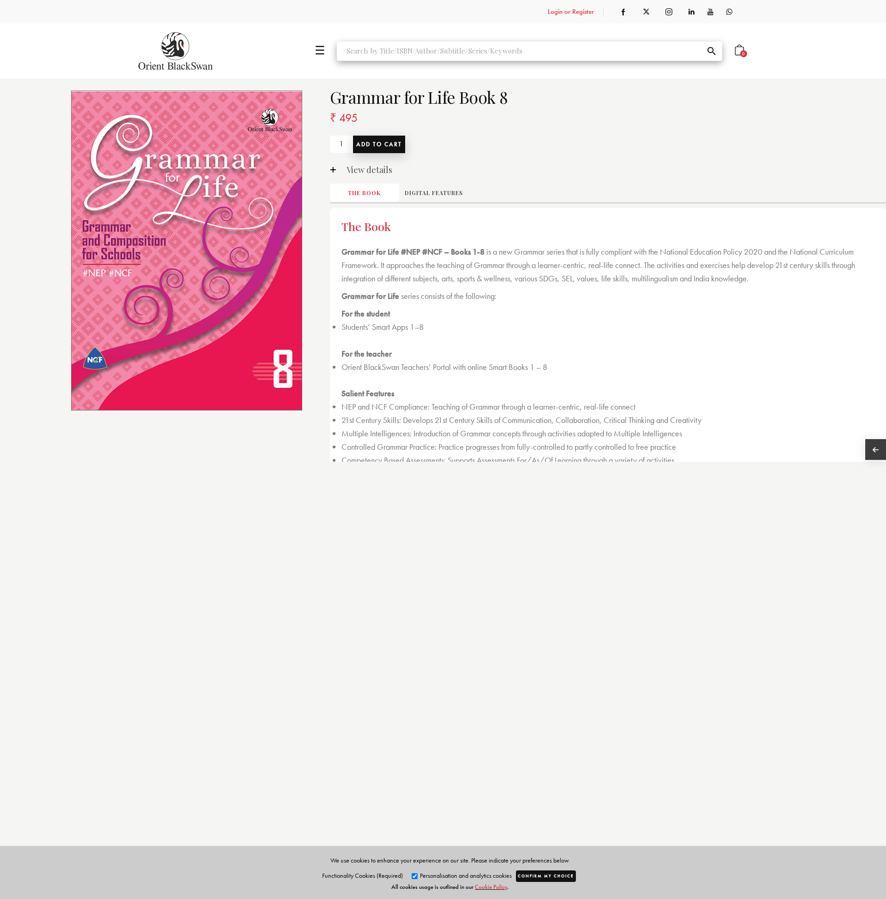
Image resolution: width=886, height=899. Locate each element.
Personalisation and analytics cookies (465, 875)
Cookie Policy (491, 887)
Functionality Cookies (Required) (362, 875)
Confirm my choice (546, 876)
